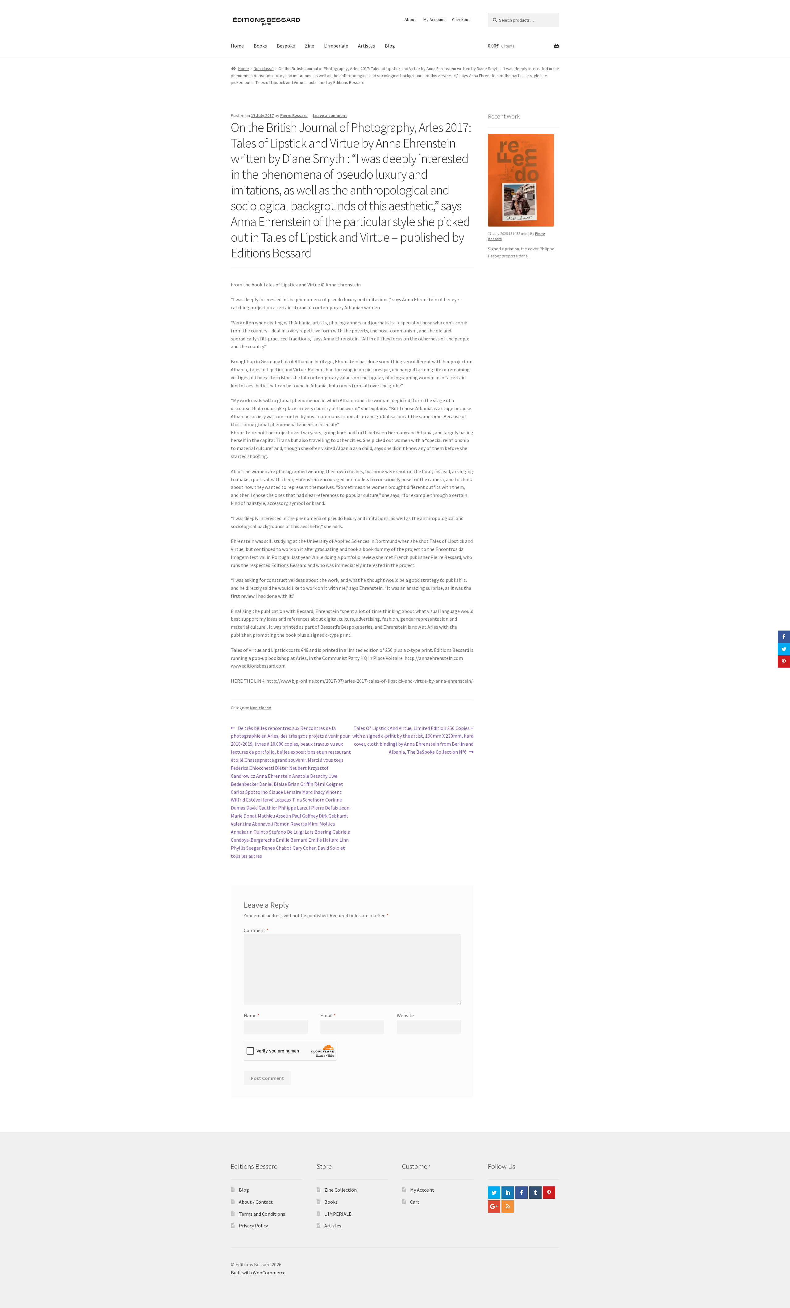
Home (237, 46)
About (410, 19)
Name (252, 1015)
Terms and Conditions (262, 1214)
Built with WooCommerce (258, 1272)
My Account (434, 19)
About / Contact (256, 1202)
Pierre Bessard (294, 115)
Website (405, 1015)
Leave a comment (330, 115)
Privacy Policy (253, 1226)
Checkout (461, 19)
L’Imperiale (336, 46)
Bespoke (286, 46)
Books (260, 46)
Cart (414, 1202)
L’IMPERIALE (337, 1214)
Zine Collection (340, 1190)
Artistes (366, 46)
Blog (390, 46)
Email (328, 1015)
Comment (256, 930)
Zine (309, 46)
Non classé (264, 68)
